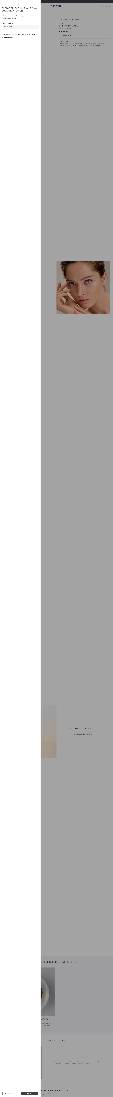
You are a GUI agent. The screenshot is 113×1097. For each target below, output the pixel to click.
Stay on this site (11, 1093)
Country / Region (7, 23)
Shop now (29, 1093)
